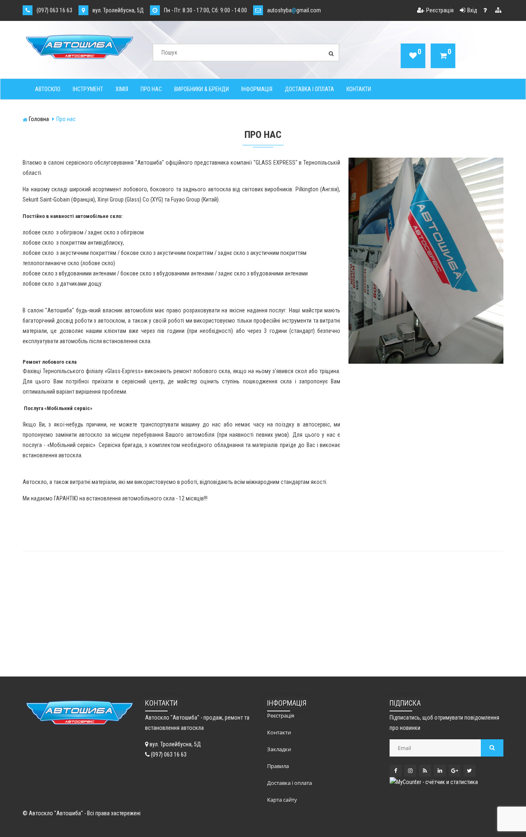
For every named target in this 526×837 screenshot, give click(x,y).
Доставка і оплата (309, 89)
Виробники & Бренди (201, 89)
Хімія (121, 89)
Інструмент (88, 89)
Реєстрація (440, 10)
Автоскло (47, 89)
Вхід (472, 10)
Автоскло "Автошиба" (56, 813)
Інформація (256, 89)
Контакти (358, 89)
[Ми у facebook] (395, 771)
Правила (278, 766)
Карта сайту (282, 799)
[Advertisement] (143, 617)
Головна (39, 119)
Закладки (279, 749)
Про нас (151, 89)
